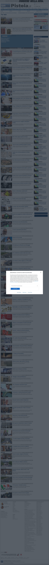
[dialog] (24, 282)
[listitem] (24, 285)
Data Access (24, 292)
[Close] (41, 273)
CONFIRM (15, 288)
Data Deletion (19, 292)
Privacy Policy (30, 292)
